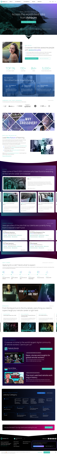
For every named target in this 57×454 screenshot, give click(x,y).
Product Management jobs (20, 416)
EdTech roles (24, 145)
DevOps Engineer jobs (33, 401)
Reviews (33, 1)
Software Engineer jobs (25, 400)
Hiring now (50, 100)
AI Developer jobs (25, 401)
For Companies (26, 1)
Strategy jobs (44, 410)
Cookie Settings (40, 452)
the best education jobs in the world (13, 153)
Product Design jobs (17, 402)
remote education (19, 145)
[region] (28, 452)
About (11, 1)
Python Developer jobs (41, 401)
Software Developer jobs (49, 400)
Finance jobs (5, 415)
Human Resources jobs (45, 408)
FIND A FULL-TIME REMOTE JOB (28, 22)
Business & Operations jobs (46, 409)
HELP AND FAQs (4, 445)
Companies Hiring (16, 443)
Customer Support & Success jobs (34, 408)
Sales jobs (31, 416)
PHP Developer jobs (41, 400)
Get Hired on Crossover (30, 58)
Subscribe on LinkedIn (45, 348)
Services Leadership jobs (33, 409)
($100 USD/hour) (13, 233)
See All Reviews (49, 169)
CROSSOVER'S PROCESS (47, 262)
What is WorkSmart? (17, 446)
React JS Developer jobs (41, 402)
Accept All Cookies (46, 452)
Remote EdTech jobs (45, 416)
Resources (39, 1)
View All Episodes (46, 368)
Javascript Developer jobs (42, 399)
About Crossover (16, 441)
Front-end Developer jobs (34, 402)
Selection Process (25, 443)
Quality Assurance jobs (17, 403)
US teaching (13, 147)
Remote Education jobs (45, 415)
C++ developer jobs (33, 399)
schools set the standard (15, 150)
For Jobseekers (17, 1)
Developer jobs (32, 400)
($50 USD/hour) (39, 244)
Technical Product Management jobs (21, 415)
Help (50, 1)
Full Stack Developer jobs (33, 403)
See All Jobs (50, 223)
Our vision (48, 77)
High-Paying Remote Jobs (27, 441)
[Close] (56, 452)
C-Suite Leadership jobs (20, 408)
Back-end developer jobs (25, 403)
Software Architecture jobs (7, 409)
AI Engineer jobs (24, 402)
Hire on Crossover (44, 58)
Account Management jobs (33, 415)
